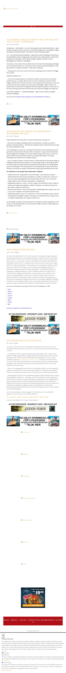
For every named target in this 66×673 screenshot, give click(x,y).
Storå (9, 289)
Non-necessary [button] (5, 661)
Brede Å (10, 302)
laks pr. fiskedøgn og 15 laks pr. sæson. (28, 359)
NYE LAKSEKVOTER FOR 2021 (21, 249)
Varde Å (10, 293)
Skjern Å (10, 291)
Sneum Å (10, 295)
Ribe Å (9, 300)
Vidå (9, 304)
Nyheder (17, 44)
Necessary (6, 653)
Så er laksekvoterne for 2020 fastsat (24, 340)
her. (38, 400)
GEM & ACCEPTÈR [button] (6, 670)
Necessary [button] (4, 651)
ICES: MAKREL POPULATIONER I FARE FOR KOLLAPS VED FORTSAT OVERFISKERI (32, 40)
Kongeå (10, 298)
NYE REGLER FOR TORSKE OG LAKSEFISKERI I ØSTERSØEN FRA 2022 (29, 132)
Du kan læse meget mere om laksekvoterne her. (19, 308)
